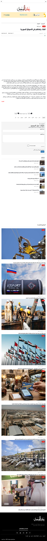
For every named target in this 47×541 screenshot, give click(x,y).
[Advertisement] (23, 75)
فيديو (32, 535)
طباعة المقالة (3, 33)
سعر (39, 117)
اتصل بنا (27, 535)
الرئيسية (43, 23)
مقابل (29, 117)
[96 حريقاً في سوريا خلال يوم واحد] (42, 182)
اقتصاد (38, 23)
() (29, 113)
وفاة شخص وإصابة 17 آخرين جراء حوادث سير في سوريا (29, 190)
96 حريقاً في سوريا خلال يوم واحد (33, 178)
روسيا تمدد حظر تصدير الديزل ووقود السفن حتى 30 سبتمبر (36, 298)
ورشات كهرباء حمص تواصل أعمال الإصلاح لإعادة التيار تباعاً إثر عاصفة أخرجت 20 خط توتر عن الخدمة (29, 263)
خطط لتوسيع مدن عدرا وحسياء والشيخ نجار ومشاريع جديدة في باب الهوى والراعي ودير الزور (30, 439)
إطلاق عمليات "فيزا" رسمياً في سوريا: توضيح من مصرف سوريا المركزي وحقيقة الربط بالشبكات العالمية (29, 404)
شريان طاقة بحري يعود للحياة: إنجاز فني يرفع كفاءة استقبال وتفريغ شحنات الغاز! (32, 333)
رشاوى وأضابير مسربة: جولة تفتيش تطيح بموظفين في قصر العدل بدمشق (26, 167)
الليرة (33, 117)
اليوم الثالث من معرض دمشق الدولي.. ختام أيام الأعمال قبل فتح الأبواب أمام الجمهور (32, 368)
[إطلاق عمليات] (23, 400)
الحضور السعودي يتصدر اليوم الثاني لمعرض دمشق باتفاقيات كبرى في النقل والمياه (32, 510)
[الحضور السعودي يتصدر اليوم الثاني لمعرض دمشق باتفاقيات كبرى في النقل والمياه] (23, 506)
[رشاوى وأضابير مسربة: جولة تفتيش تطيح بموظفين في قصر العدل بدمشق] (42, 170)
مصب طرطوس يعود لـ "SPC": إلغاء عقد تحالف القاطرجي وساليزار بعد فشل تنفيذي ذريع (31, 474)
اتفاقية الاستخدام (36, 535)
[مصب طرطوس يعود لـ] (23, 470)
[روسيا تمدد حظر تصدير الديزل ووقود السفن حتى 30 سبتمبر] (23, 294)
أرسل (42, 151)
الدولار (26, 117)
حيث (18, 117)
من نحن (40, 535)
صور (29, 535)
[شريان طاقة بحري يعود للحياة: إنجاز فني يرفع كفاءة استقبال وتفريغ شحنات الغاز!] (23, 329)
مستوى (22, 117)
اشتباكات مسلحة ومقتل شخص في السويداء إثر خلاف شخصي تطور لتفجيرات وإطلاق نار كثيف (23, 172)
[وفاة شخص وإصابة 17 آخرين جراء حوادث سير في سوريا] (42, 194)
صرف (36, 117)
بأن (15, 117)
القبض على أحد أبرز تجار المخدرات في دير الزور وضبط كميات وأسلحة (27, 184)
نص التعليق (42, 134)
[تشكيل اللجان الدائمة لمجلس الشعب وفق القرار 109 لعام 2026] (42, 164)
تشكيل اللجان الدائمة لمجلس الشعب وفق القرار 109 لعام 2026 (29, 161)
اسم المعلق (42, 129)
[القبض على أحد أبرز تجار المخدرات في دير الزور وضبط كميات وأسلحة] (42, 188)
